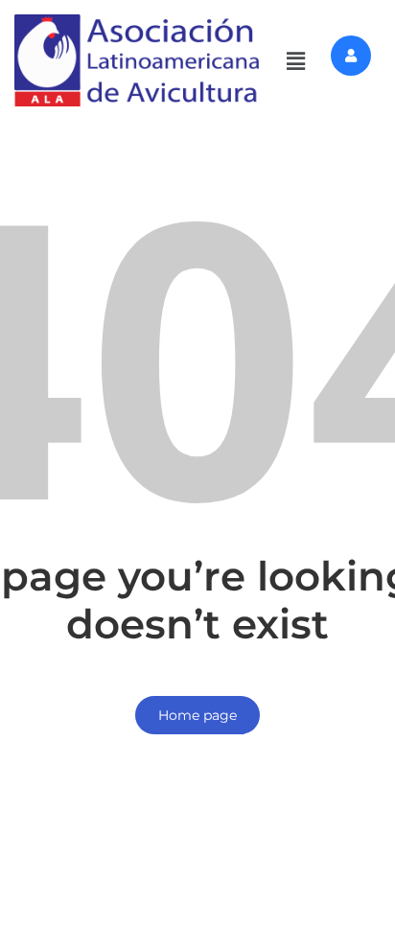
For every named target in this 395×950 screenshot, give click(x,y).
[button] (296, 60)
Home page (197, 715)
